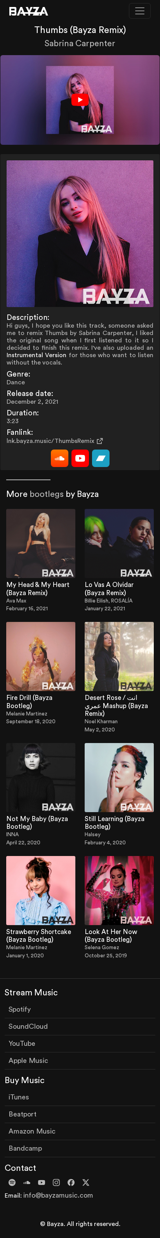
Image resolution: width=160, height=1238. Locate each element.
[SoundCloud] (59, 458)
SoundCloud (28, 1026)
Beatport (23, 1114)
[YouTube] (80, 458)
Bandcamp (25, 1148)
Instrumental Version (36, 355)
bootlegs (47, 494)
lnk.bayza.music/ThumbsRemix (50, 441)
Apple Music (28, 1060)
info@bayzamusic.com (58, 1195)
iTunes (19, 1097)
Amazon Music (32, 1131)
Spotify (20, 1009)
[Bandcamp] (101, 458)
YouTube (22, 1043)
